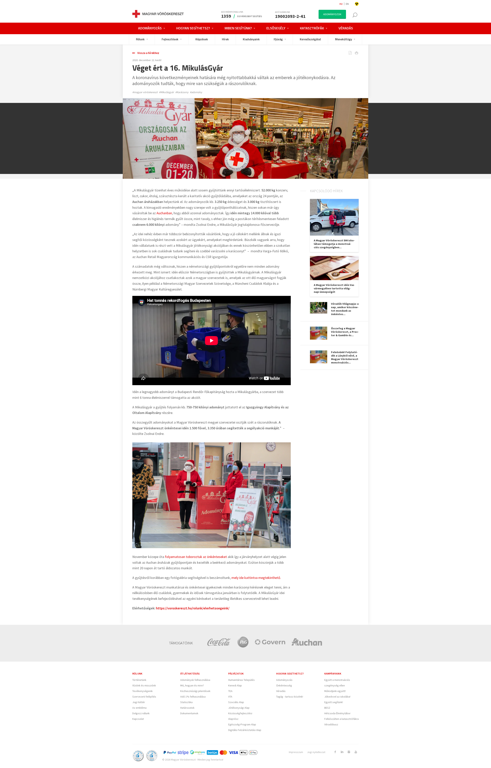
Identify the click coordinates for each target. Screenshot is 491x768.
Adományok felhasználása (195, 680)
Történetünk (139, 680)
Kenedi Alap (235, 685)
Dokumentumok (189, 713)
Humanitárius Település (241, 680)
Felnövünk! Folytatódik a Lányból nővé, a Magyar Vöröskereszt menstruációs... (344, 357)
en (347, 4)
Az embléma (139, 707)
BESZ (327, 707)
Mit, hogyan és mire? (192, 685)
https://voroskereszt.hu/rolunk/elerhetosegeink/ (192, 608)
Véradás (281, 691)
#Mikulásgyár (166, 92)
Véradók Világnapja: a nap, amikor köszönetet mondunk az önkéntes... (345, 309)
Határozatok (187, 707)
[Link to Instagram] (349, 752)
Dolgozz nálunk (141, 713)
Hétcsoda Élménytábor (337, 713)
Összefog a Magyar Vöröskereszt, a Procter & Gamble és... (345, 332)
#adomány (196, 92)
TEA (230, 691)
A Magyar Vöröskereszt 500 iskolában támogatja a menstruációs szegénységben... (334, 244)
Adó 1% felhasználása (193, 696)
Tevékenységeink (142, 691)
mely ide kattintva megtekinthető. (256, 577)
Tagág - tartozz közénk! (289, 696)
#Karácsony (182, 92)
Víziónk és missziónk (144, 685)
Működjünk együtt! (335, 691)
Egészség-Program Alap (242, 724)
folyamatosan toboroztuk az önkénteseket (196, 556)
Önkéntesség (284, 685)
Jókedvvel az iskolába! (337, 696)
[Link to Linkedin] (342, 752)
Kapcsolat (138, 719)
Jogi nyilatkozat (316, 752)
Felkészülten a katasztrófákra (341, 719)
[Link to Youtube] (356, 752)
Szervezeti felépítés (144, 696)
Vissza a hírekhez (148, 53)
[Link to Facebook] (335, 752)
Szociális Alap (236, 702)
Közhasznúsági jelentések (195, 691)
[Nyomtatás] (354, 53)
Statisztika (186, 702)
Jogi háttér (138, 702)
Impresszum (296, 752)
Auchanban (164, 213)
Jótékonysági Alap (239, 707)
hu (341, 4)
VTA (230, 696)
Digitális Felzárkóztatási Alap (244, 730)
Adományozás (284, 680)
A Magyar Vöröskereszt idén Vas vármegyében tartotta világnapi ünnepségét (334, 288)
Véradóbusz (331, 724)
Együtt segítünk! (333, 702)
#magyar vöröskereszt (145, 92)
